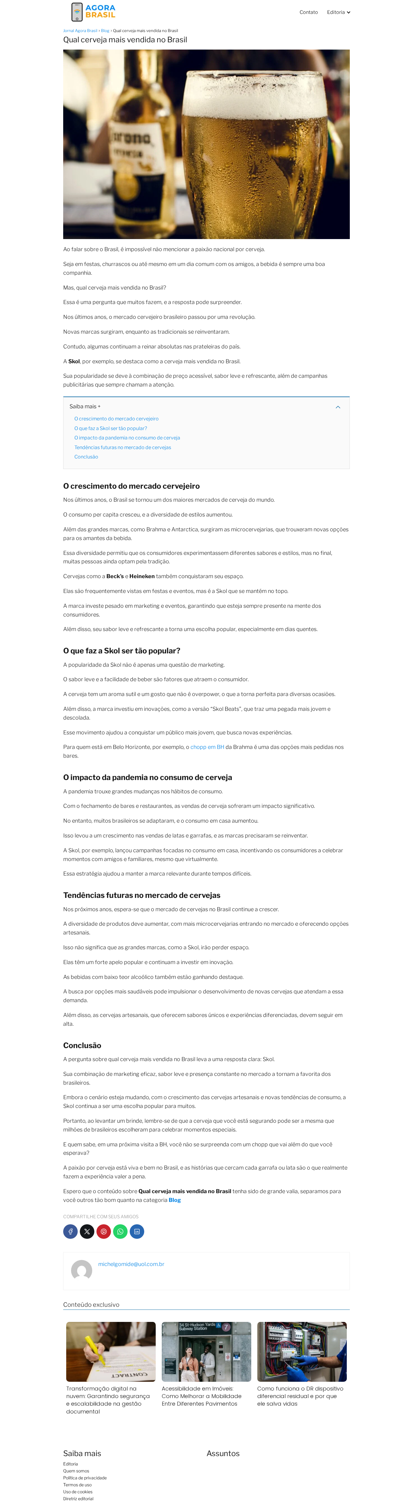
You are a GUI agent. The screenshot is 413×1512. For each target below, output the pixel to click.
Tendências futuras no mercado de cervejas (122, 447)
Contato (309, 12)
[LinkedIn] (137, 1231)
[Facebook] (70, 1231)
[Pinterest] (103, 1231)
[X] (87, 1231)
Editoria (336, 12)
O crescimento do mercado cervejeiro (116, 419)
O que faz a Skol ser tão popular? (110, 428)
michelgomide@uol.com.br (131, 1264)
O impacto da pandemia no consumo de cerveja (127, 438)
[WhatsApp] (120, 1231)
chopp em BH (207, 747)
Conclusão (86, 457)
